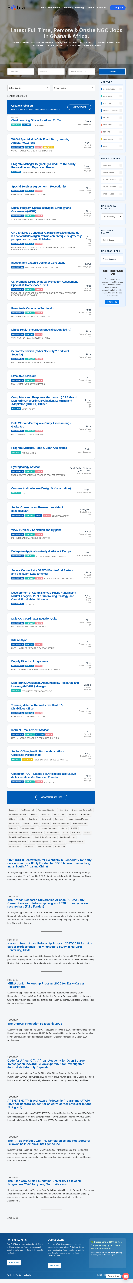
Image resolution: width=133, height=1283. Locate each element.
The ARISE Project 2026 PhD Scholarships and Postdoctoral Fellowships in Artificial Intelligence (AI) (48, 1142)
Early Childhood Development (20, 837)
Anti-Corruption (59, 814)
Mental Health (60, 846)
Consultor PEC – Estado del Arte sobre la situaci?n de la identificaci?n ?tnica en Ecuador (43, 775)
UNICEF (74, 828)
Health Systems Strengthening (45, 837)
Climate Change (57, 842)
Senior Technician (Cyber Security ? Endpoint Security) (40, 352)
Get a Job (54, 1265)
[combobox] (81, 71)
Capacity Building (44, 846)
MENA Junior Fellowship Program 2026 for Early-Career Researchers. (45, 985)
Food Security (37, 833)
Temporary (48, 147)
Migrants (64, 828)
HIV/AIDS (34, 814)
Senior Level (46, 819)
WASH (65, 833)
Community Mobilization (17, 842)
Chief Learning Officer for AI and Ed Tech (37, 120)
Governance (59, 819)
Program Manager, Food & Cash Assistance (39, 447)
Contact (101, 7)
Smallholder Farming (67, 837)
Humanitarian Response (39, 842)
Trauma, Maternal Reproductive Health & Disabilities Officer (37, 707)
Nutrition (87, 833)
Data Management (27, 810)
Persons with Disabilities (17, 814)
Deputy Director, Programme (29, 661)
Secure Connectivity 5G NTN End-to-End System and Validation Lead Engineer (42, 572)
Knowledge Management (48, 828)
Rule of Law (76, 833)
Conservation (29, 846)
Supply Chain (14, 824)
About (91, 7)
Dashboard (54, 7)
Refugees (12, 828)
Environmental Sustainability (82, 810)
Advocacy (26, 824)
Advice (67, 7)
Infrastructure (63, 810)
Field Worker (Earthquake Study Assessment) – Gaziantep (41, 425)
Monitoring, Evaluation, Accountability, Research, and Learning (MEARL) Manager (45, 684)
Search (112, 71)
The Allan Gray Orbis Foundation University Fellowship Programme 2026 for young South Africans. (44, 1182)
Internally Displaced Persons (78, 819)
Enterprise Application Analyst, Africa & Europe (41, 551)
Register (117, 7)
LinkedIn (27, 1275)
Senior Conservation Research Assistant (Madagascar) (37, 509)
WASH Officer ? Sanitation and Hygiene (36, 530)
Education (12, 810)
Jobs (41, 7)
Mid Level (45, 824)
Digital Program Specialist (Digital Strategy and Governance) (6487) (41, 209)
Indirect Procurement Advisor (30, 730)
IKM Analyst (18, 640)
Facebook (10, 1275)
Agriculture (72, 814)
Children (12, 819)
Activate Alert (79, 107)
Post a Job (112, 302)
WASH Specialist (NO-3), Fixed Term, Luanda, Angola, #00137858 (40, 141)
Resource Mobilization (61, 824)
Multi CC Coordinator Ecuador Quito (34, 618)
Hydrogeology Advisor (25, 467)
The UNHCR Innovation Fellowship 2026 (34, 1023)
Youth (36, 824)
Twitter (19, 1275)
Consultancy (17, 147)
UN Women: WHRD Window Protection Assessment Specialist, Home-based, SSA (44, 283)
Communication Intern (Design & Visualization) (41, 488)
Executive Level (14, 846)
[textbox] (83, 71)
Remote (38, 147)
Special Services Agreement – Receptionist (38, 186)
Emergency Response (75, 842)
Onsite (38, 515)
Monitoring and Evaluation (18, 833)
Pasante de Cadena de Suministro (32, 308)
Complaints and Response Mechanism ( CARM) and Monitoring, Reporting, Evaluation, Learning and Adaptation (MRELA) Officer (44, 401)
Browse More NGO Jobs (51, 797)
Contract (16, 124)
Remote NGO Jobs (80, 824)
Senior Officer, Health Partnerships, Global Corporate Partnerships (38, 753)
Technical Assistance (27, 828)
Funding (79, 7)
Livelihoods (45, 814)
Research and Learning (46, 810)
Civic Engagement (52, 833)
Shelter (22, 819)
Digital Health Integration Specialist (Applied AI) (41, 329)
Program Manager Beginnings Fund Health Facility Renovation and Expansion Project (43, 165)
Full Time (26, 124)
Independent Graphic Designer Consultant (38, 262)
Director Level (85, 814)
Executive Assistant (23, 376)
